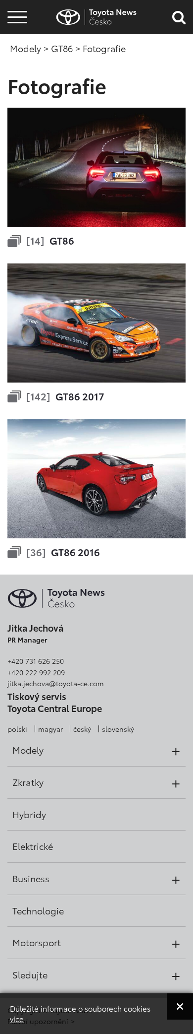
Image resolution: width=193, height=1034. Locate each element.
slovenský (118, 729)
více (17, 1018)
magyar (50, 729)
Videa (16, 47)
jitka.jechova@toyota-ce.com (55, 683)
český (82, 729)
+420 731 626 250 (35, 661)
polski (17, 729)
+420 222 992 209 (36, 672)
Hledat (17, 73)
